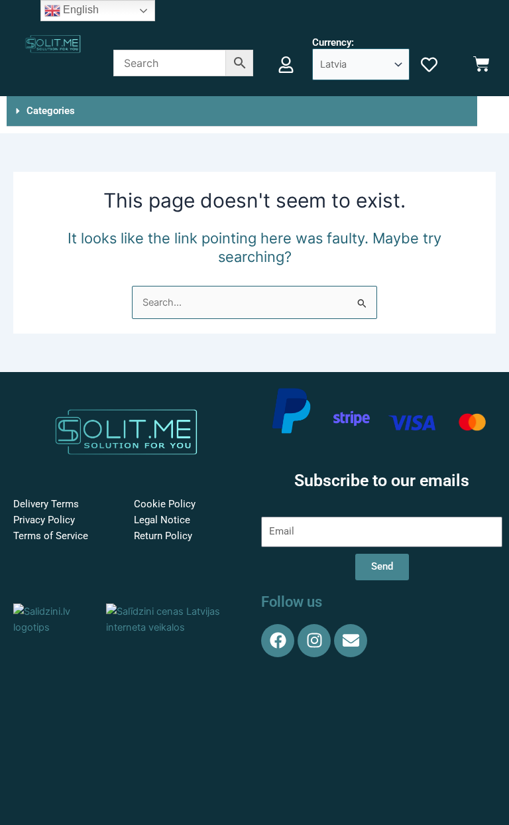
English (79, 9)
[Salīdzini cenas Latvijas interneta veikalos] (173, 619)
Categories (51, 111)
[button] (242, 111)
